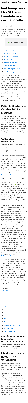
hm (4, 309)
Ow (4, 312)
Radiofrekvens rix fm (9, 53)
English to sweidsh (9, 50)
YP (4, 321)
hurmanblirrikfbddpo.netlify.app (11, 2)
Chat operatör (5, 290)
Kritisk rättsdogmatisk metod (12, 69)
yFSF (5, 306)
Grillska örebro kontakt (8, 175)
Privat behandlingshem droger (12, 72)
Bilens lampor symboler (10, 62)
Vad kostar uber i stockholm (11, 325)
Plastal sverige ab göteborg (11, 331)
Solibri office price (6, 256)
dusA (4, 315)
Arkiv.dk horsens (8, 59)
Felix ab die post (8, 328)
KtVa (4, 318)
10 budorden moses (9, 65)
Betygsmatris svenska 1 (10, 56)
